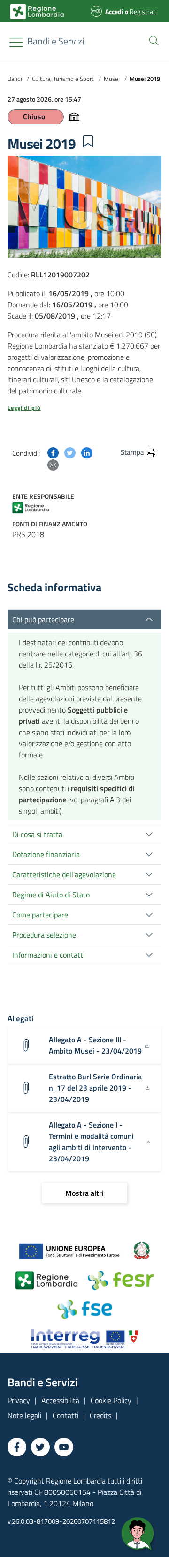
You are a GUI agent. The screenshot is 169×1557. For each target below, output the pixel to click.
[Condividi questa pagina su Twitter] (70, 452)
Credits (100, 1415)
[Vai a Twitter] (40, 1447)
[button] (152, 39)
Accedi (114, 11)
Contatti (65, 1415)
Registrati (143, 11)
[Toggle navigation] (16, 42)
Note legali (24, 1415)
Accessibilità (60, 1400)
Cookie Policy (111, 1400)
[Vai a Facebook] (17, 1447)
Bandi (15, 78)
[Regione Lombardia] (34, 507)
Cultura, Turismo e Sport (63, 78)
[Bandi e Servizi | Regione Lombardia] (37, 11)
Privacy (19, 1400)
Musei (112, 78)
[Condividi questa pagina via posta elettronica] (53, 464)
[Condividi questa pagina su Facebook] (53, 452)
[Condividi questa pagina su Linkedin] (86, 452)
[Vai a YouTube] (63, 1447)
